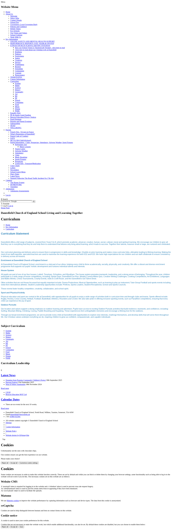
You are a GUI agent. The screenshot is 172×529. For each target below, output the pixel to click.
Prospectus (19, 161)
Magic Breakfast (21, 157)
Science (18, 88)
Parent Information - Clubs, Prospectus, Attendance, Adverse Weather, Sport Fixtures (41, 142)
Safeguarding (15, 124)
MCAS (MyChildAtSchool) (20, 140)
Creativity (18, 60)
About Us (9, 14)
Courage (18, 73)
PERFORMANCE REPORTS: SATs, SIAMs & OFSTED (32, 43)
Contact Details (16, 20)
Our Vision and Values (18, 33)
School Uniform (16, 35)
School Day (14, 22)
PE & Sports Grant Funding (20, 115)
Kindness (18, 52)
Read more (5, 388)
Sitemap (9, 423)
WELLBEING (15, 128)
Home (8, 12)
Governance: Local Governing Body (23, 25)
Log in (8, 195)
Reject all (5, 463)
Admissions (10, 189)
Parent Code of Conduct (19, 136)
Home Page (5, 208)
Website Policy (11, 431)
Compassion (19, 71)
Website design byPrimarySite (17, 435)
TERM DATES (16, 77)
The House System (17, 183)
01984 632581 (15, 417)
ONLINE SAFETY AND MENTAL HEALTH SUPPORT (32, 41)
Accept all (14, 463)
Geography (19, 92)
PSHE (17, 111)
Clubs (17, 155)
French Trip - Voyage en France (22, 132)
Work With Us (15, 37)
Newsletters (14, 170)
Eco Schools (15, 31)
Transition (14, 187)
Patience (18, 54)
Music (17, 107)
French (17, 100)
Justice (17, 58)
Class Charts (15, 166)
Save (21, 527)
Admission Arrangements (19, 191)
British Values (15, 29)
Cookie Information (13, 427)
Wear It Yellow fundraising (15, 384)
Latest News (15, 176)
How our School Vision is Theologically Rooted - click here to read (40, 48)
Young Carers (20, 149)
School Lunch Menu (18, 172)
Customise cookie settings (29, 463)
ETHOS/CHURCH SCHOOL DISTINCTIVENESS (30, 46)
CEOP (8, 392)
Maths (17, 86)
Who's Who (14, 18)
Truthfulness (19, 65)
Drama (17, 109)
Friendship (19, 69)
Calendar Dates (10, 399)
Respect (18, 67)
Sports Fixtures (20, 159)
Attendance (19, 153)
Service (17, 62)
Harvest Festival (12, 382)
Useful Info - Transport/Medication (28, 164)
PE (16, 98)
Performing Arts (21, 145)
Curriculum (14, 81)
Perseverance (20, 75)
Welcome (13, 16)
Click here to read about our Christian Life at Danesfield (35, 50)
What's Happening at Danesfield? (22, 134)
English (18, 83)
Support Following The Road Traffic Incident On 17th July (32, 178)
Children (9, 180)
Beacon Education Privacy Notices (23, 117)
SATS (12, 138)
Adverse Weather (21, 151)
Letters (12, 168)
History (17, 90)
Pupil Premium (15, 119)
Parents (8, 130)
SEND (12, 126)
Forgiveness (19, 56)
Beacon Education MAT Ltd (16, 394)
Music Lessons (25, 147)
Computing (19, 102)
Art (16, 94)
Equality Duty (15, 113)
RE (16, 96)
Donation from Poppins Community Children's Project (26, 380)
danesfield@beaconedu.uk (20, 414)
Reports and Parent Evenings (21, 121)
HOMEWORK (16, 185)
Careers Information (17, 79)
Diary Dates (14, 174)
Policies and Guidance (18, 27)
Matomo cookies (13, 501)
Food (17, 105)
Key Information (12, 39)
